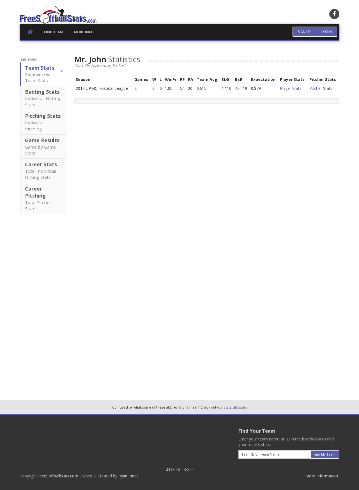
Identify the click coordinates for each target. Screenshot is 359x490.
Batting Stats (42, 97)
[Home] (58, 15)
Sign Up (304, 31)
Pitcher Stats (320, 88)
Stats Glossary (235, 407)
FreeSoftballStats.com (58, 476)
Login (326, 31)
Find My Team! (325, 454)
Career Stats (41, 170)
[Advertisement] (42, 306)
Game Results (42, 146)
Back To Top (177, 469)
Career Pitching (38, 198)
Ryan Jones (128, 476)
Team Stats (39, 73)
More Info (84, 32)
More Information (321, 476)
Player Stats (291, 88)
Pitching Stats (43, 122)
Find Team (53, 32)
